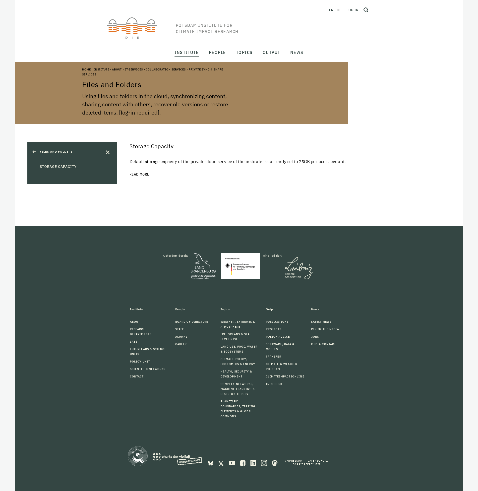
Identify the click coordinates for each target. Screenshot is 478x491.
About (117, 69)
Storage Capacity (58, 166)
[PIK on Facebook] (243, 462)
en (331, 10)
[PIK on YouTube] (232, 462)
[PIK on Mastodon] (275, 462)
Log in (352, 10)
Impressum (293, 460)
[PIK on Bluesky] (211, 462)
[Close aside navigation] (108, 152)
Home (86, 69)
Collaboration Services (166, 69)
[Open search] (366, 9)
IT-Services (134, 69)
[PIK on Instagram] (264, 462)
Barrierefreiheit (306, 464)
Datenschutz (317, 460)
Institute (101, 69)
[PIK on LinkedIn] (253, 462)
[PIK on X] (221, 462)
